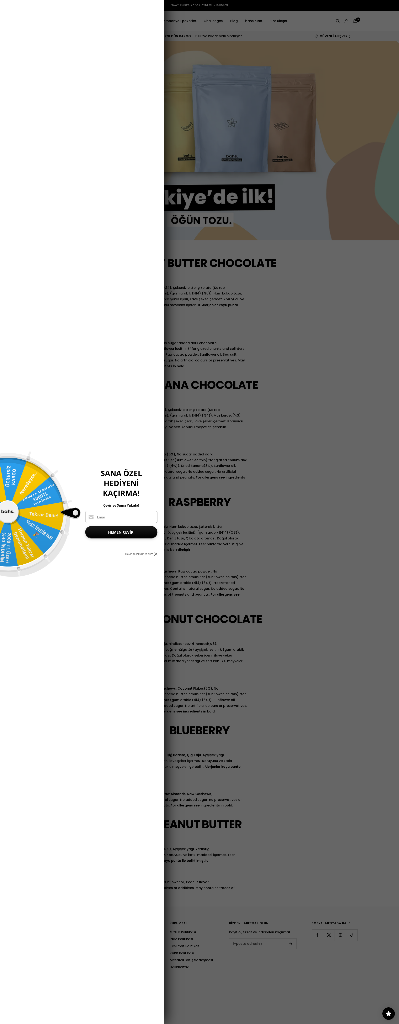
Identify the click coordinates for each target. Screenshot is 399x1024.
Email (101, 517)
